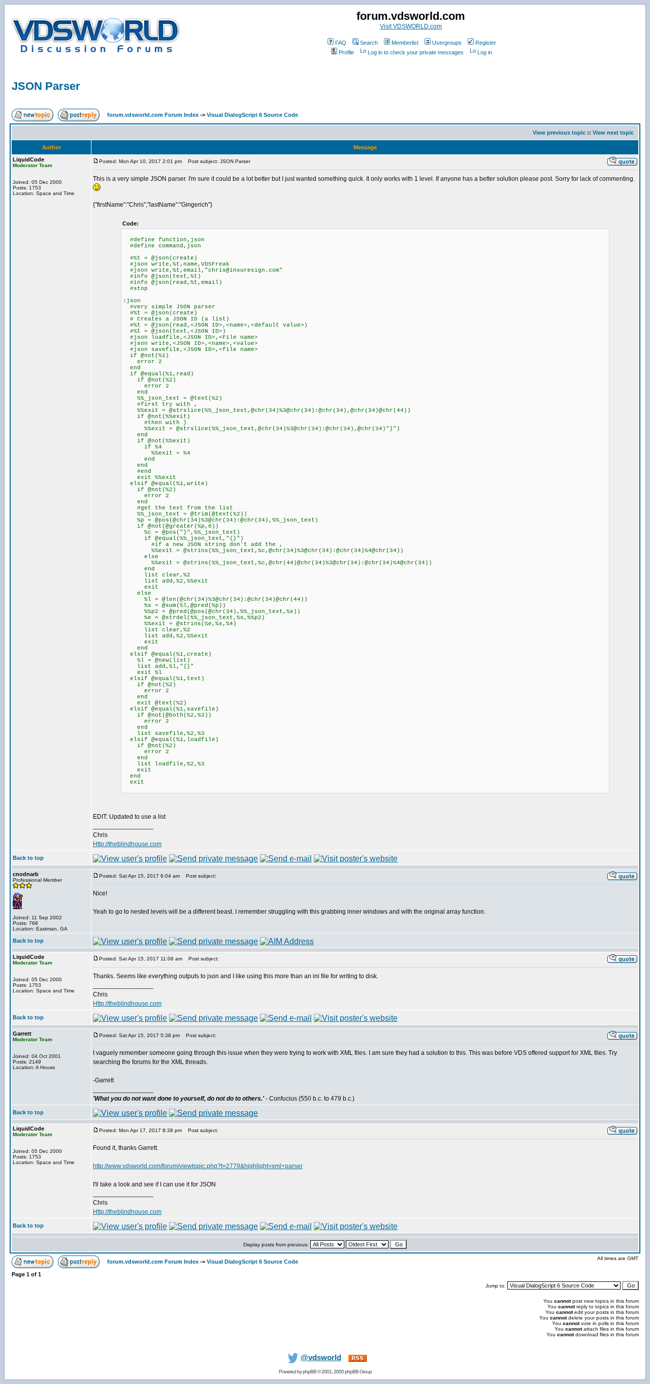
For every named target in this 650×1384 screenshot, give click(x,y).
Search (369, 43)
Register (485, 43)
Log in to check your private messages (416, 52)
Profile (346, 52)
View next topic (613, 133)
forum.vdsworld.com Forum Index (153, 115)
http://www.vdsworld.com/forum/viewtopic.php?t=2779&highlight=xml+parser (198, 1166)
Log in (484, 52)
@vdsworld (321, 1358)
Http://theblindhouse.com (127, 844)
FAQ (340, 43)
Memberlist (405, 43)
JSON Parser (46, 86)
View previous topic (559, 133)
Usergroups (447, 43)
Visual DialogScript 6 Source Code (252, 115)
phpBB (309, 1371)
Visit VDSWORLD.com (411, 26)
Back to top (28, 858)
